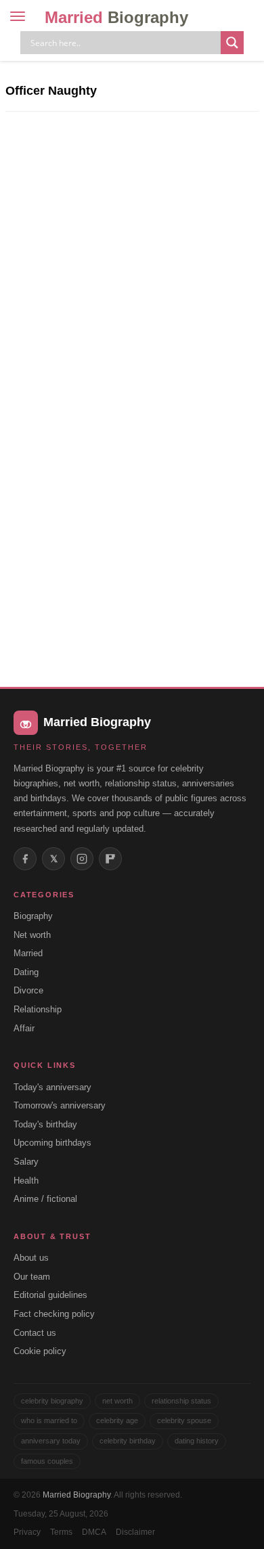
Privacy (27, 1532)
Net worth (32, 935)
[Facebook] (25, 858)
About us (31, 1258)
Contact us (35, 1333)
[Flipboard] (110, 858)
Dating (26, 972)
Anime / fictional (45, 1199)
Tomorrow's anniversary (60, 1105)
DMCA (94, 1532)
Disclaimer (135, 1532)
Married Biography (76, 1495)
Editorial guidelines (50, 1295)
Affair (24, 1028)
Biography (33, 916)
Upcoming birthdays (52, 1143)
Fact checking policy (54, 1314)
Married (116, 17)
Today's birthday (45, 1124)
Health (26, 1180)
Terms (61, 1532)
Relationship (38, 1009)
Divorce (28, 990)
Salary (26, 1162)
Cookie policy (40, 1351)
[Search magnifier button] (232, 42)
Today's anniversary (52, 1087)
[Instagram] (81, 858)
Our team (32, 1277)
